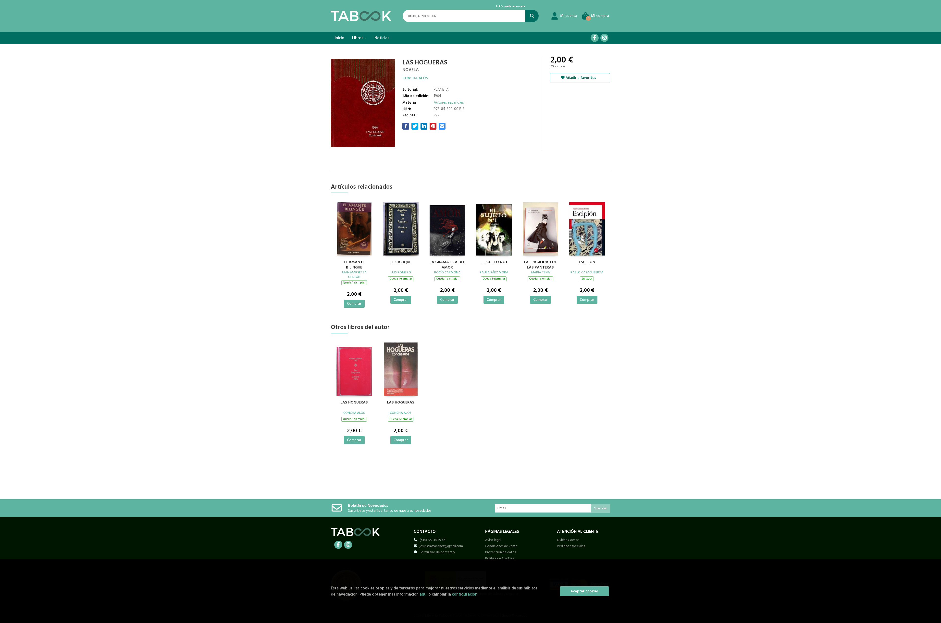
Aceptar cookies (584, 591)
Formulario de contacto (437, 552)
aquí (423, 594)
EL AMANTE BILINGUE (354, 264)
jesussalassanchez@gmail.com (441, 546)
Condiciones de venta (501, 546)
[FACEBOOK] (595, 38)
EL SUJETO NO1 (494, 262)
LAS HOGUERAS (354, 402)
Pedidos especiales (571, 546)
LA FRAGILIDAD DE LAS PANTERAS (540, 264)
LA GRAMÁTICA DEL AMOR (447, 264)
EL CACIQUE (400, 262)
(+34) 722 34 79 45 (433, 540)
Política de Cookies (499, 558)
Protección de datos (500, 552)
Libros (358, 38)
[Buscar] (532, 16)
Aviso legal (493, 540)
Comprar (354, 304)
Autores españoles (449, 102)
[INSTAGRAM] (604, 38)
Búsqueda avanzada (511, 6)
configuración (464, 594)
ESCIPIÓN (587, 262)
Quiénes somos (568, 540)
